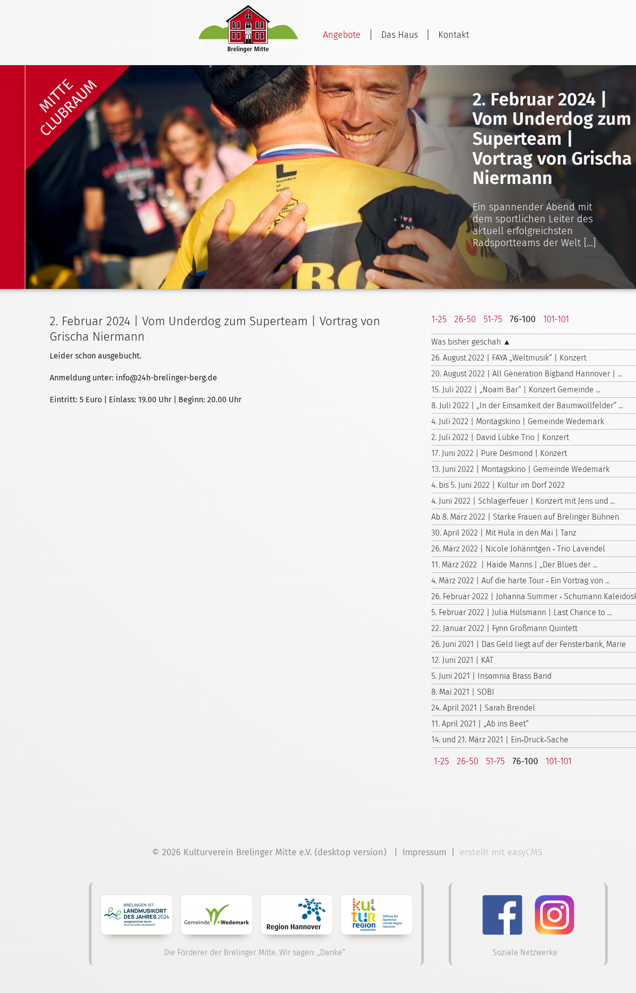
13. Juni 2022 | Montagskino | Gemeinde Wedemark (520, 469)
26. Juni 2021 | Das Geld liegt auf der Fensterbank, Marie (528, 644)
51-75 (492, 319)
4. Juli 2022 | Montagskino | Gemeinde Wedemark (517, 421)
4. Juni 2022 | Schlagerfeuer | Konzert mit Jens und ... (523, 501)
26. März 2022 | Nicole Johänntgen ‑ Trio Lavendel (518, 548)
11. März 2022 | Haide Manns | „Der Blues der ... (514, 564)
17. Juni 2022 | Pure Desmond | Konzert (499, 453)
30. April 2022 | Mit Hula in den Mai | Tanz (503, 533)
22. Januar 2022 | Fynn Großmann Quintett (504, 628)
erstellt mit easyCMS (502, 852)
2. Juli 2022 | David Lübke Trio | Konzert (500, 437)
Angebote (342, 34)
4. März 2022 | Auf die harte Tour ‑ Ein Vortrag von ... (520, 580)
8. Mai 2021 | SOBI (462, 692)
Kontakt (453, 34)
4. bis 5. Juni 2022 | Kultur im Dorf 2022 (498, 485)
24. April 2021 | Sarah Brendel (483, 708)
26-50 (465, 319)
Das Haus (399, 34)
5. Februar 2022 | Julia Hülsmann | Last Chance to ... (521, 612)
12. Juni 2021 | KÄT (462, 660)
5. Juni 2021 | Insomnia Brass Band (491, 676)
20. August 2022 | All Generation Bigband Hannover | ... (526, 373)
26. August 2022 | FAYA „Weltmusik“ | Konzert (508, 357)
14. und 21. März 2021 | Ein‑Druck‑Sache (499, 739)
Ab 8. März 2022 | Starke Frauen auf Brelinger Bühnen (525, 517)
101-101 (556, 319)
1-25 (439, 319)
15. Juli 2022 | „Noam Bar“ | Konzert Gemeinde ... (515, 389)
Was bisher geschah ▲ (471, 342)
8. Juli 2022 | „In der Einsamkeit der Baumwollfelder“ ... (527, 405)
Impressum (424, 852)
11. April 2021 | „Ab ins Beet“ (480, 723)
